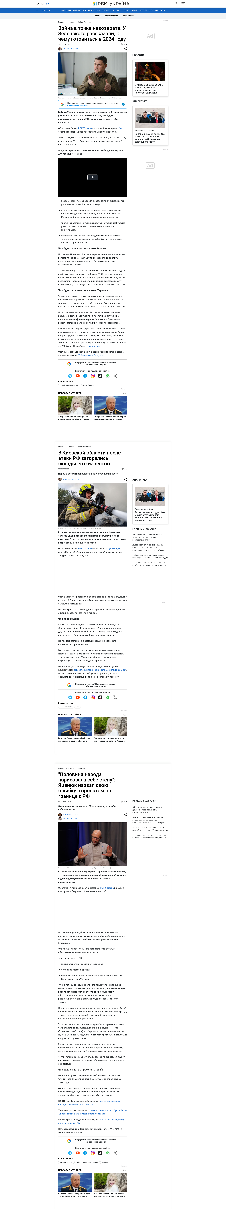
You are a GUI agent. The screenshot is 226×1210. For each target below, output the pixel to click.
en (42, 4)
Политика (94, 10)
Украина (104, 1162)
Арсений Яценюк (66, 1162)
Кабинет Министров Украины (87, 1162)
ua (38, 4)
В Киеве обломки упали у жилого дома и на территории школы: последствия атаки (149, 89)
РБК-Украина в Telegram (90, 355)
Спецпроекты (157, 10)
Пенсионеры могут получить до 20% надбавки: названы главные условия (149, 563)
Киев (77, 707)
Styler (143, 10)
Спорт (126, 10)
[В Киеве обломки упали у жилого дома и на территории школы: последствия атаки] (150, 72)
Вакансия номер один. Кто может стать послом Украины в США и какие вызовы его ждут (150, 138)
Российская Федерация (69, 385)
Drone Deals (97, 16)
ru (47, 4)
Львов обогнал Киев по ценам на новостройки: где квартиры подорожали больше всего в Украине (149, 547)
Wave (134, 10)
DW (120, 128)
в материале (93, 346)
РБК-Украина (85, 128)
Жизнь (116, 10)
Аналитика (79, 10)
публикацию (114, 548)
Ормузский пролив (111, 16)
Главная (61, 22)
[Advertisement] (92, 576)
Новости (66, 10)
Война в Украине (127, 16)
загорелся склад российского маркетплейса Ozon (100, 670)
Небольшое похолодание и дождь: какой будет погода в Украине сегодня (150, 556)
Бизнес (106, 10)
